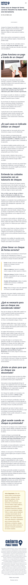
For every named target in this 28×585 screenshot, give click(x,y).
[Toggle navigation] (26, 3)
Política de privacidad (14, 577)
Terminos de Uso (14, 580)
